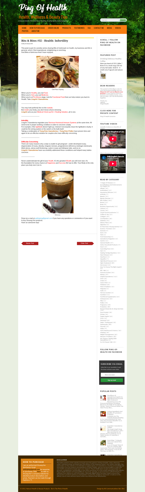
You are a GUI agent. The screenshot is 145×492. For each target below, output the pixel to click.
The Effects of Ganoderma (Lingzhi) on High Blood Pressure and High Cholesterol (115, 398)
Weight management (107, 334)
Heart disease (104, 255)
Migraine (103, 289)
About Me (35, 31)
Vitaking (103, 332)
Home (24, 28)
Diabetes (103, 221)
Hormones (103, 265)
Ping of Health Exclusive (107, 116)
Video (102, 328)
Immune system (105, 272)
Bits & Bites (104, 200)
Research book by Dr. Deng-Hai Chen (111, 309)
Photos (25, 31)
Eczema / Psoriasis (106, 229)
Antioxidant (104, 190)
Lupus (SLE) (104, 283)
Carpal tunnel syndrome (108, 212)
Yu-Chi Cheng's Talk (106, 342)
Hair (101, 251)
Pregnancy (103, 305)
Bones (102, 202)
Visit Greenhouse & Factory (109, 330)
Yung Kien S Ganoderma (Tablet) (114, 426)
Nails (102, 291)
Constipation (104, 219)
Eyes (101, 233)
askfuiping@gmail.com (43, 218)
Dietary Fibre (104, 223)
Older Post (84, 243)
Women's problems (106, 336)
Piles (101, 301)
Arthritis (103, 194)
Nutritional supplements (108, 297)
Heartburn (103, 257)
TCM (101, 318)
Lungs (102, 281)
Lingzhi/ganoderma (106, 276)
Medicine (103, 285)
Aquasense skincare (106, 192)
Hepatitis (103, 259)
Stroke (102, 314)
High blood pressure (106, 261)
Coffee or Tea (104, 214)
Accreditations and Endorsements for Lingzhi (111, 185)
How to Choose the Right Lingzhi (110, 267)
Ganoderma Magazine (107, 239)
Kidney (102, 274)
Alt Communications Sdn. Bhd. (114, 489)
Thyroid (102, 326)
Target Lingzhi (104, 316)
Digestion (103, 225)
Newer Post (30, 243)
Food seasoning (105, 237)
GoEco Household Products (109, 245)
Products (66, 28)
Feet (101, 235)
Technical (103, 320)
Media (109, 28)
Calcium (103, 208)
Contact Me (99, 28)
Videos (118, 28)
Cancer (102, 210)
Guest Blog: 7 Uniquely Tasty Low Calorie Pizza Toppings (114, 442)
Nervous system (105, 293)
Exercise (103, 231)
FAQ (89, 28)
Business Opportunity (107, 206)
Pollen (102, 303)
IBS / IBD (103, 270)
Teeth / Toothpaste (106, 322)
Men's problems (105, 287)
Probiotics (103, 307)
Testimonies (79, 28)
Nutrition (103, 295)
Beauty (102, 196)
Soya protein (104, 312)
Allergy (102, 188)
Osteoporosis (104, 299)
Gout (102, 247)
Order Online (53, 28)
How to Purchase (37, 28)
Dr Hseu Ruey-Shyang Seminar (110, 227)
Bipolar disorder (105, 198)
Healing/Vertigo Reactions (108, 253)
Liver (101, 279)
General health (105, 243)
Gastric (102, 241)
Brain (102, 204)
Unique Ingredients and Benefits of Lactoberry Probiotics (114, 413)
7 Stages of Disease (106, 183)
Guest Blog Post (105, 249)
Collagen (103, 216)
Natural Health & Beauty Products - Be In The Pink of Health (47, 489)
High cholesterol (105, 263)
